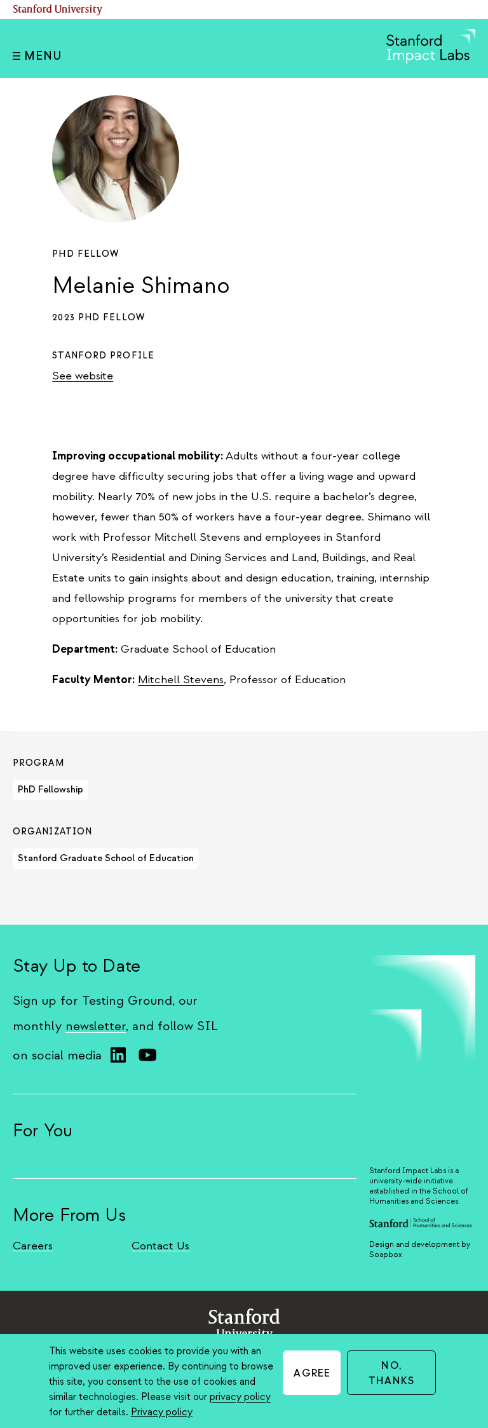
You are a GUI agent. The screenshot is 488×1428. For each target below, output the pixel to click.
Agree (312, 1373)
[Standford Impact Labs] (430, 60)
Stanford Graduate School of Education (106, 858)
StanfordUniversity (244, 1327)
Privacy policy (162, 1412)
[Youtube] (147, 1055)
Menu (43, 56)
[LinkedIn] (118, 1055)
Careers (33, 1246)
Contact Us (160, 1246)
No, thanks (391, 1373)
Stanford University (58, 10)
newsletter (95, 1026)
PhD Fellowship (50, 790)
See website (82, 376)
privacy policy (240, 1397)
